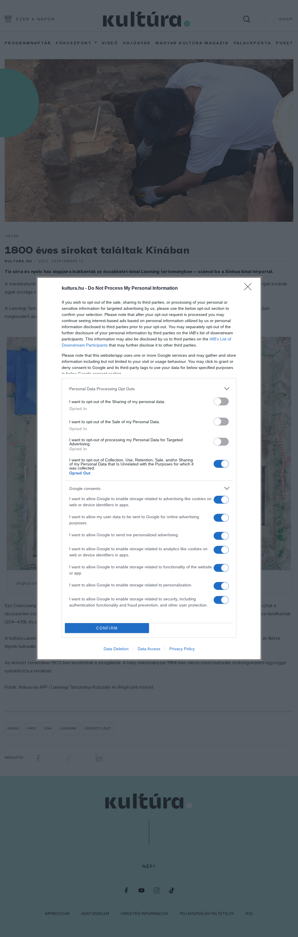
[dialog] (149, 468)
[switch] (221, 401)
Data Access (149, 648)
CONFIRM (107, 628)
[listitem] (149, 389)
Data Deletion (116, 648)
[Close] (249, 288)
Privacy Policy (182, 648)
